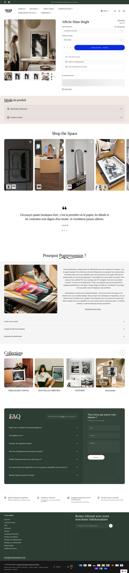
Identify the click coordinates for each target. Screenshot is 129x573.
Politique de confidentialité (12, 542)
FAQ (62, 416)
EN (125, 571)
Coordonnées (14, 569)
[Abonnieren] (111, 526)
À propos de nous (9, 522)
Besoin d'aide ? (68, 89)
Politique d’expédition (43, 567)
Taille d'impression (67, 26)
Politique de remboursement (13, 540)
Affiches (7, 531)
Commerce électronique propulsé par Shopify (28, 564)
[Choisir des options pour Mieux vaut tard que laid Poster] (39, 187)
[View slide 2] (64, 230)
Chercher (7, 519)
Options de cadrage (67, 35)
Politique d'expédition (11, 537)
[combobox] (123, 571)
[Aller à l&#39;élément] (8, 76)
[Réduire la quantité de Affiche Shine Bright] (64, 47)
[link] (14, 557)
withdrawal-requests (10, 548)
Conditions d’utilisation (33, 567)
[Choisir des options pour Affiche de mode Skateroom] (14, 187)
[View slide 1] (62, 230)
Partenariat (7, 528)
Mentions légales (7, 569)
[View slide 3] (67, 230)
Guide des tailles (121, 26)
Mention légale (9, 545)
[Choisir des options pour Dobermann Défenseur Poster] (8, 187)
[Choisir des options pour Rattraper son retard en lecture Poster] (105, 187)
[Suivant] (51, 48)
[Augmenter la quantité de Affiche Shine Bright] (71, 47)
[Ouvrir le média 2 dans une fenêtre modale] (30, 45)
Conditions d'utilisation (11, 534)
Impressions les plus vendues (93, 309)
